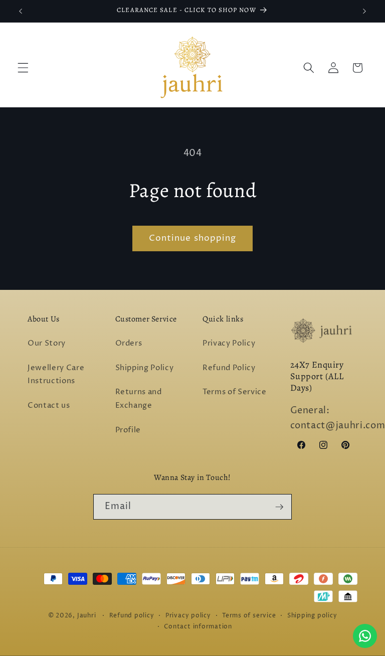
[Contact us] (365, 636)
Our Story (47, 343)
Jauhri (86, 615)
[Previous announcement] (21, 11)
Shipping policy (312, 615)
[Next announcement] (364, 11)
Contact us (49, 405)
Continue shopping (193, 238)
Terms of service (249, 615)
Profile (128, 430)
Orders (128, 343)
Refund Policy (229, 368)
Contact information (198, 626)
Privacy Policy (229, 343)
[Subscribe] (279, 507)
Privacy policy (188, 615)
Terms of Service (235, 392)
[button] (23, 68)
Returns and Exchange (138, 399)
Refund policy (131, 615)
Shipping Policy (144, 368)
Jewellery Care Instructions (56, 375)
